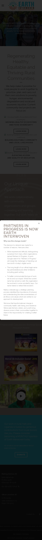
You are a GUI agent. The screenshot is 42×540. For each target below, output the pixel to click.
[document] (21, 270)
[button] (39, 223)
